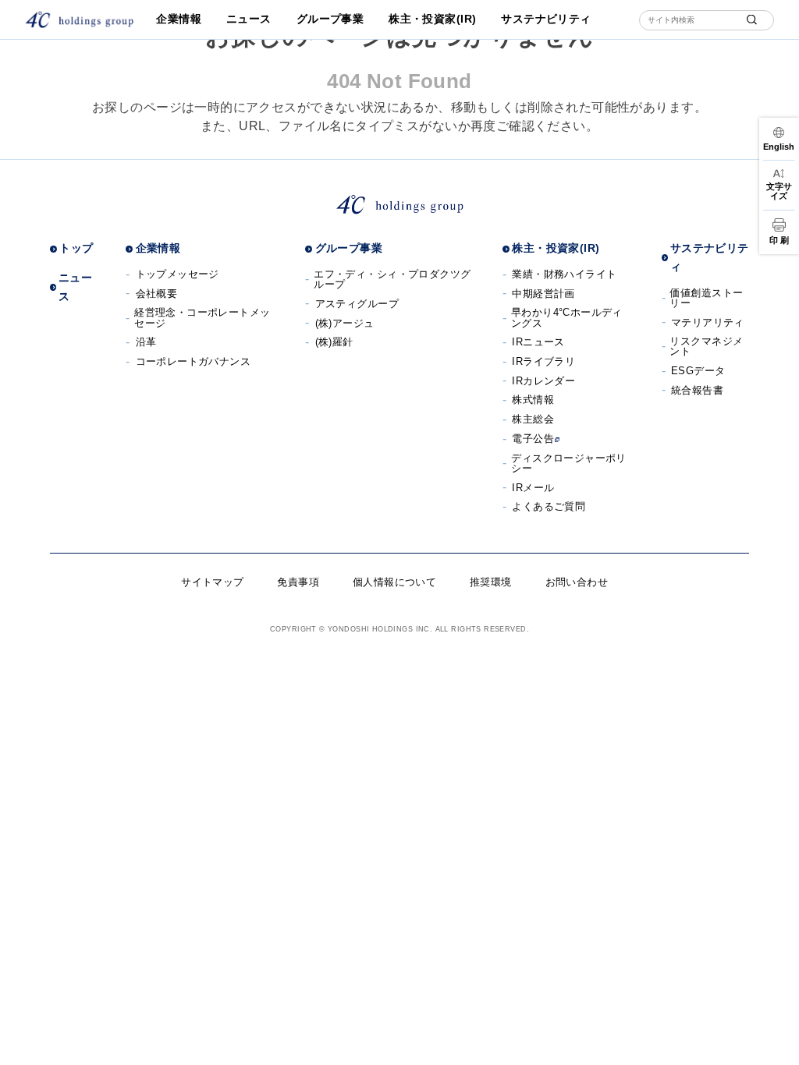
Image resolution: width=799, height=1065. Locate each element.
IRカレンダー (543, 381)
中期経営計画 (543, 293)
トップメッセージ (177, 274)
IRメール (533, 488)
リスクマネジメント (706, 346)
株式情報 (533, 400)
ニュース (249, 18)
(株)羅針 (334, 342)
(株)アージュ (345, 323)
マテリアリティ (707, 322)
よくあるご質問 (548, 506)
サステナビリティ (546, 18)
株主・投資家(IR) (432, 18)
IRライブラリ (543, 361)
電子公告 (533, 438)
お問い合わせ (577, 582)
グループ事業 (330, 18)
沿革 (146, 342)
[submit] (752, 20)
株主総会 (533, 419)
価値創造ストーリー (706, 298)
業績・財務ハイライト (564, 274)
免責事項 (298, 582)
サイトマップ (212, 582)
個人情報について (394, 582)
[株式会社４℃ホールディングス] (79, 19)
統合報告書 (697, 390)
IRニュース (538, 342)
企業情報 (178, 18)
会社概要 (157, 293)
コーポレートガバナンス (193, 361)
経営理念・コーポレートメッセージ (202, 317)
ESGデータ (698, 371)
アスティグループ (357, 304)
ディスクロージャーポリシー (569, 463)
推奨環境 (491, 582)
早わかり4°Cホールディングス (567, 317)
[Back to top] (776, 1042)
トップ (76, 248)
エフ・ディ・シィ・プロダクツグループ (392, 279)
